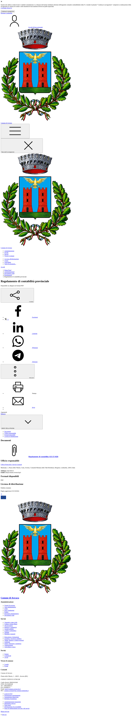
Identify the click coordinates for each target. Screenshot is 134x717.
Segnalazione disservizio (11, 697)
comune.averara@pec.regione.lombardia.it (16, 690)
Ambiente (7, 642)
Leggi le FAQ (8, 694)
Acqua (6, 260)
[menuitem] (21, 317)
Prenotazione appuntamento (12, 695)
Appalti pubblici (9, 629)
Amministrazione (9, 272)
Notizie (6, 654)
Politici (6, 612)
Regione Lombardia (6, 13)
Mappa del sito (5, 711)
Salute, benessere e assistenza (12, 643)
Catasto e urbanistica (10, 630)
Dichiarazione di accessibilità (12, 707)
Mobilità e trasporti (9, 634)
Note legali (7, 705)
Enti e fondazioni (9, 610)
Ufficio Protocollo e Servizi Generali (11, 464)
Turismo (6, 632)
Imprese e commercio (10, 627)
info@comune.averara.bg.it (13, 689)
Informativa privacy (10, 703)
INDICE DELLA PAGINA (8, 428)
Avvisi (6, 657)
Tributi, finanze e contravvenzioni (14, 640)
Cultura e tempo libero (10, 624)
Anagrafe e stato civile (10, 622)
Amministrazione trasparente (12, 702)
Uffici (6, 609)
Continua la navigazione (7, 11)
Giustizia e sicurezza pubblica (12, 638)
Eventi (6, 666)
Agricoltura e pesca (9, 647)
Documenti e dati (9, 273)
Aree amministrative (10, 607)
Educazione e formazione (11, 637)
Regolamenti (8, 275)
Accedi (3, 267)
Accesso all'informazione (11, 259)
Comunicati (7, 655)
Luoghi (6, 664)
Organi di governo (9, 605)
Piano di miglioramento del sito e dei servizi (16, 708)
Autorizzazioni (8, 645)
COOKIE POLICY (6, 8)
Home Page (7, 270)
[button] (9, 251)
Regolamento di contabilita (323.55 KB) (43, 457)
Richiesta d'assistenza (10, 699)
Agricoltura (7, 262)
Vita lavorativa (8, 625)
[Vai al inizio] (1, 494)
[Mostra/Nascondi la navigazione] (15, 131)
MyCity (4, 714)
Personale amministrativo (11, 613)
